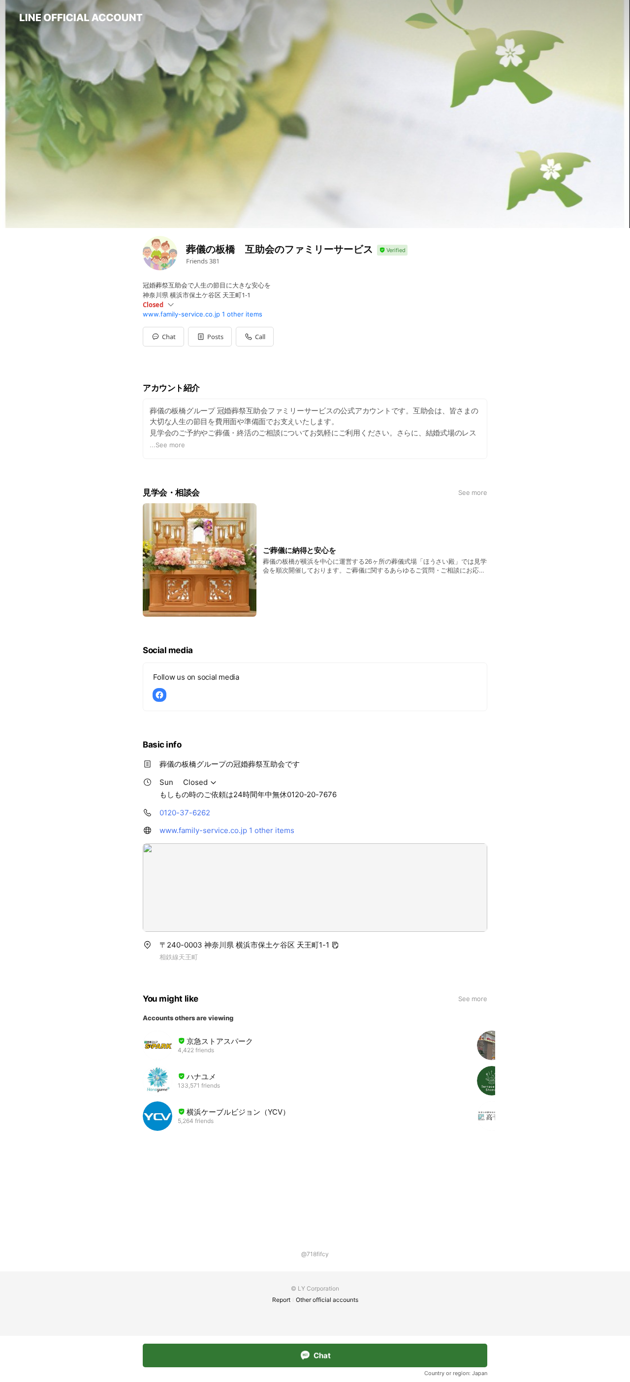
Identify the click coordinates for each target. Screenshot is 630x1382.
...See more (167, 445)
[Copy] (335, 945)
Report (281, 1299)
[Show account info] (392, 250)
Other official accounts (327, 1299)
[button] (210, 336)
